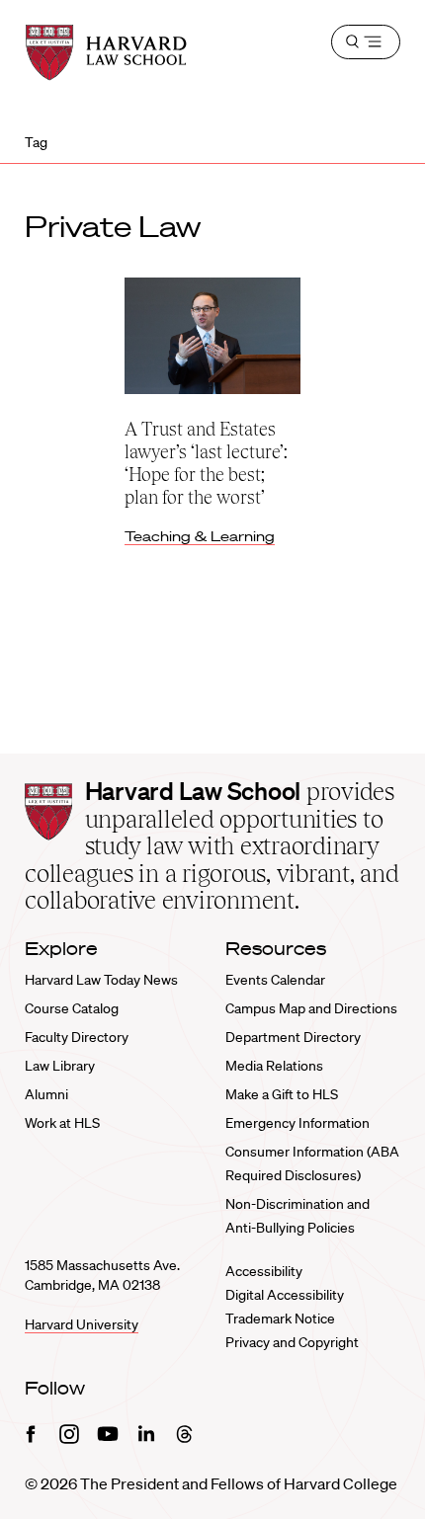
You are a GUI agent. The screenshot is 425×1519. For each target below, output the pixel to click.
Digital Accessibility (284, 1295)
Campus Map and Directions (311, 1008)
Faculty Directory (76, 1037)
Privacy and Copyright (292, 1342)
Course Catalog (72, 1008)
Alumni (46, 1094)
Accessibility (263, 1271)
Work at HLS (62, 1123)
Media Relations (274, 1066)
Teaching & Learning (200, 536)
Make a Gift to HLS (281, 1094)
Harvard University (81, 1324)
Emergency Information (297, 1123)
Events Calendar (275, 980)
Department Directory (293, 1037)
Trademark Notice (280, 1318)
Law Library (60, 1066)
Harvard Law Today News (101, 980)
